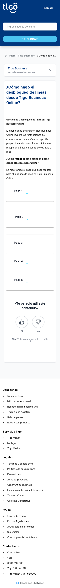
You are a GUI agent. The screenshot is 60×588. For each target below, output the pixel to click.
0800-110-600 (13, 563)
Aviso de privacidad (15, 479)
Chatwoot (38, 583)
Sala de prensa (13, 417)
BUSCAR (32, 39)
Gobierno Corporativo (16, 500)
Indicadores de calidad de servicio (23, 490)
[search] (30, 26)
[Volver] (6, 55)
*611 (7, 557)
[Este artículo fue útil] (22, 322)
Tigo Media (11, 448)
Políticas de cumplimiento (19, 469)
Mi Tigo (9, 443)
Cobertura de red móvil (17, 484)
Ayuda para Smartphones (18, 526)
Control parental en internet (20, 537)
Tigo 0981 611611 (14, 568)
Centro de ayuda (14, 516)
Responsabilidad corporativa (20, 406)
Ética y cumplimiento (16, 422)
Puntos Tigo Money (16, 521)
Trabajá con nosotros (16, 412)
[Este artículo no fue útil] (38, 322)
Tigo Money (11, 437)
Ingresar (48, 8)
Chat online (11, 552)
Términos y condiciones (18, 463)
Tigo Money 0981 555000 (19, 573)
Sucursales (11, 531)
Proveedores (12, 474)
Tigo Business (26, 55)
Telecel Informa (13, 495)
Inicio (12, 55)
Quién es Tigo (13, 396)
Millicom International (17, 401)
